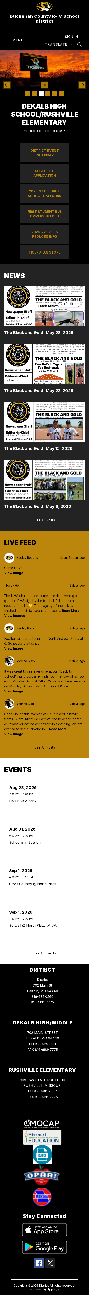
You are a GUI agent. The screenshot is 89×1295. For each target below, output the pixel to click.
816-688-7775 (42, 1002)
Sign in (71, 36)
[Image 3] (41, 93)
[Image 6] (61, 93)
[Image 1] (27, 93)
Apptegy (53, 1289)
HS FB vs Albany (23, 801)
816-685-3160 (42, 997)
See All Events (44, 953)
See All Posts (44, 520)
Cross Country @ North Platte (34, 884)
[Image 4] (47, 93)
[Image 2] (34, 93)
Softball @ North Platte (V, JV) (34, 925)
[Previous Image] (7, 85)
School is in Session (26, 842)
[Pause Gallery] (44, 85)
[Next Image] (82, 85)
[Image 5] (54, 93)
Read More (71, 611)
